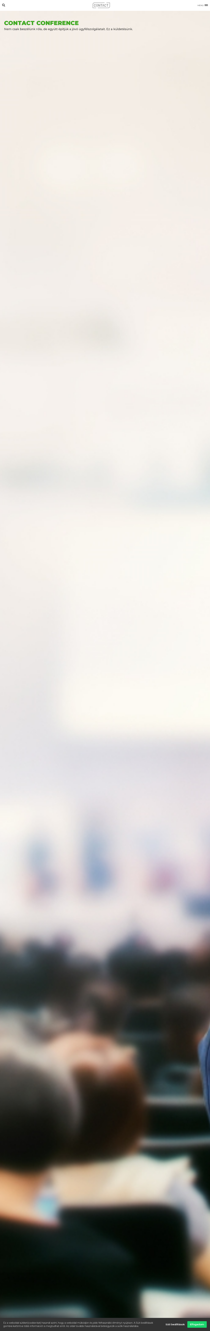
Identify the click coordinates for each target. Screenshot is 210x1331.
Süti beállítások (175, 1324)
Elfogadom (197, 1324)
